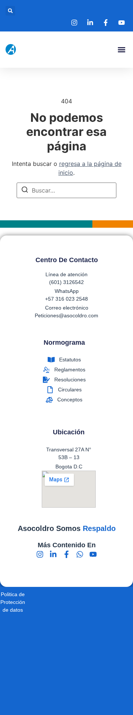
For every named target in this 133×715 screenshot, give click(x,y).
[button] (10, 11)
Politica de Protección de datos (12, 602)
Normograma (64, 342)
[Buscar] (24, 190)
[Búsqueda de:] (66, 190)
